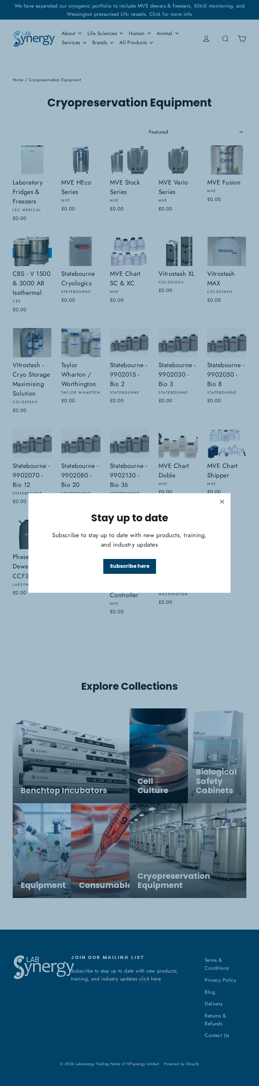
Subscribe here (129, 566)
